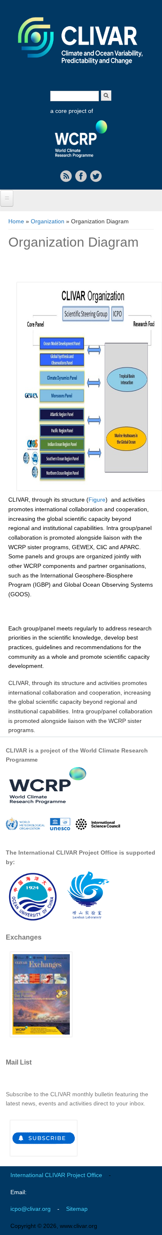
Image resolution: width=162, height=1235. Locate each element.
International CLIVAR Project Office (56, 1175)
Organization (47, 221)
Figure (97, 499)
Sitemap (77, 1208)
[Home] (81, 70)
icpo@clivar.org (30, 1208)
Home (16, 221)
